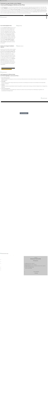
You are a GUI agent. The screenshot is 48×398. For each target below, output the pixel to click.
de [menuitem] (5, 3)
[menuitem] (6, 3)
